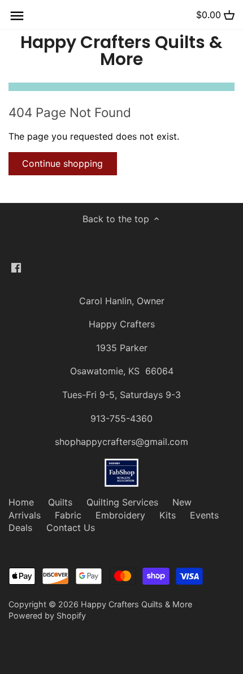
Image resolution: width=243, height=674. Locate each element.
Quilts (60, 502)
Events (204, 515)
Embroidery (120, 515)
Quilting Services (122, 502)
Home (21, 502)
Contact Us (70, 527)
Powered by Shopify (47, 615)
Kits (167, 515)
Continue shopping (62, 163)
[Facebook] (16, 267)
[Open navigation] (16, 15)
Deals (20, 527)
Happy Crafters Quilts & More (121, 51)
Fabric (68, 515)
